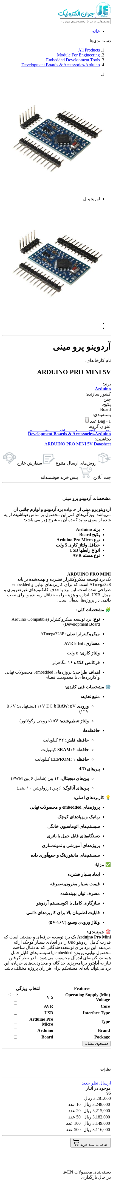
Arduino (103, 389)
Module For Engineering (78, 55)
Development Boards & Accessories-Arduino (60, 64)
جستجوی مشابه (97, 1043)
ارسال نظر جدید (96, 1083)
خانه (96, 31)
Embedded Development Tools (73, 60)
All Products (89, 50)
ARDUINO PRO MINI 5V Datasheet (77, 444)
